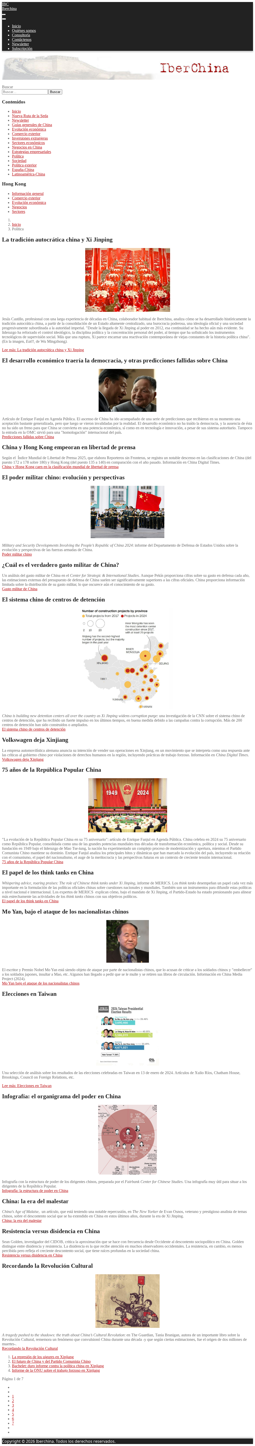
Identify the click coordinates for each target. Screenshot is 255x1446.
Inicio (16, 26)
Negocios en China (27, 147)
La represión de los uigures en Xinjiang (43, 1357)
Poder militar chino (17, 554)
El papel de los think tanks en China (30, 901)
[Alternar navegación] (3, 14)
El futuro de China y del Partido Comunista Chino (51, 1361)
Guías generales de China (32, 125)
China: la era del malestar (22, 1220)
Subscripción (22, 48)
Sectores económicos (28, 143)
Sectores (18, 211)
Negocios (19, 207)
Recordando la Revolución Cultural (30, 1348)
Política (18, 156)
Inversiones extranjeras (30, 138)
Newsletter (20, 44)
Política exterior (24, 165)
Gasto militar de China (19, 589)
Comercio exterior (26, 134)
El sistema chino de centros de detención (33, 729)
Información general (28, 193)
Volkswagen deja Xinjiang (23, 759)
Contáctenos (21, 39)
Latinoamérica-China (28, 174)
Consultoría (21, 35)
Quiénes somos (24, 30)
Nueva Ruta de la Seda (30, 116)
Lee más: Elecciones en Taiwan (27, 1086)
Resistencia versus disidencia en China (32, 1255)
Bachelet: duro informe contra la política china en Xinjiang (58, 1366)
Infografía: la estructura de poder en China (35, 1191)
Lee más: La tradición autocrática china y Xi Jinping (43, 350)
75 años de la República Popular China (32, 862)
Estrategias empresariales (31, 152)
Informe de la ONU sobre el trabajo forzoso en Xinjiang (56, 1370)
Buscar (7, 87)
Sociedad (19, 161)
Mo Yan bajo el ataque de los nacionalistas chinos (40, 983)
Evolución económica (29, 129)
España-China (23, 170)
